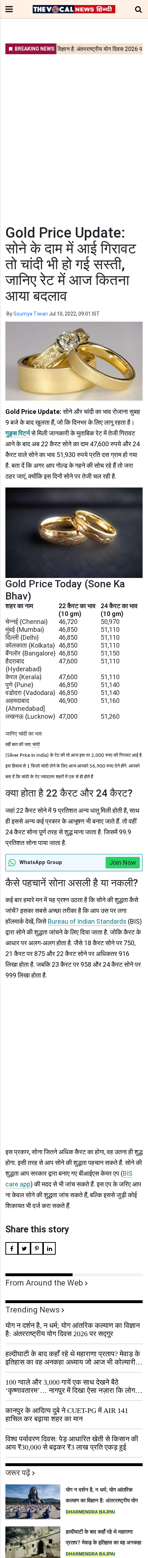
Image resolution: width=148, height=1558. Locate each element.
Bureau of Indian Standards (87, 921)
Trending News (32, 1309)
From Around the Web (44, 1282)
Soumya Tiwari (30, 314)
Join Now (122, 862)
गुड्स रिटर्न (17, 433)
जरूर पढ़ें (17, 1472)
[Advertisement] (74, 135)
